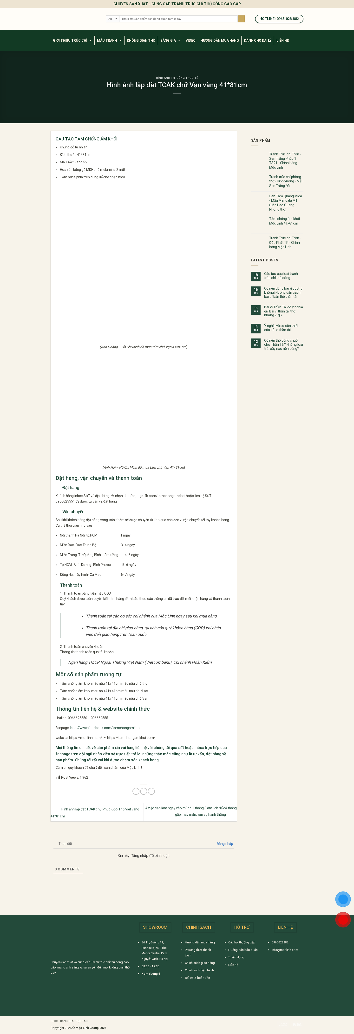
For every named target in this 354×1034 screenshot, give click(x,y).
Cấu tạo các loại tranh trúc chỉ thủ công (281, 276)
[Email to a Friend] (143, 791)
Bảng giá (66, 1021)
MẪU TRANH (107, 40)
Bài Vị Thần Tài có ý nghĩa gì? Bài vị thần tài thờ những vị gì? (283, 311)
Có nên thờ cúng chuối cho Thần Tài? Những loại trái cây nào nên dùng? (283, 344)
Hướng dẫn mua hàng (200, 942)
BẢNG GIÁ (168, 40)
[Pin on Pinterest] (151, 791)
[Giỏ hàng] (301, 45)
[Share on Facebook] (135, 791)
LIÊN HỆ (282, 40)
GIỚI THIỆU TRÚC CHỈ (70, 40)
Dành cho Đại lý (257, 40)
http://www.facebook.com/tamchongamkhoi (105, 728)
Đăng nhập (224, 844)
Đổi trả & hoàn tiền (197, 978)
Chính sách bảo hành (199, 970)
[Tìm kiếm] (241, 19)
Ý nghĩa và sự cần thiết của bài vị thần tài (281, 328)
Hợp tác (82, 1021)
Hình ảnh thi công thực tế (177, 78)
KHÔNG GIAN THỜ (141, 40)
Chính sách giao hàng (200, 963)
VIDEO (191, 40)
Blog (54, 1021)
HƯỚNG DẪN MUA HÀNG (220, 40)
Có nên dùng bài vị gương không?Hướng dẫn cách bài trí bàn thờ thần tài (283, 292)
